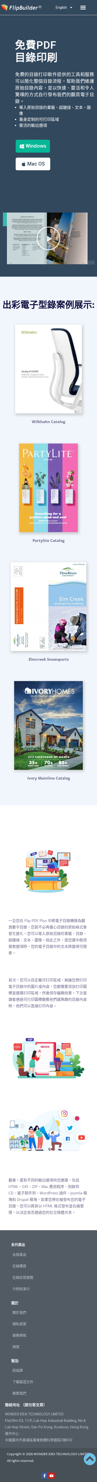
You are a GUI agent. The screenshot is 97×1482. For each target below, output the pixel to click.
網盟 (15, 1347)
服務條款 (19, 1335)
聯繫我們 (19, 1393)
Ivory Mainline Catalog (48, 778)
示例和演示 (21, 1289)
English (61, 7)
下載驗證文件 (22, 1382)
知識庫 (17, 1370)
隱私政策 (19, 1324)
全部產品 (19, 1255)
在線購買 (19, 1266)
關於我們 (19, 1312)
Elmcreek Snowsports (49, 659)
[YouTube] (51, 1476)
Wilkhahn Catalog (48, 421)
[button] (83, 7)
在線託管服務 (22, 1277)
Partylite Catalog (48, 540)
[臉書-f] (44, 1476)
